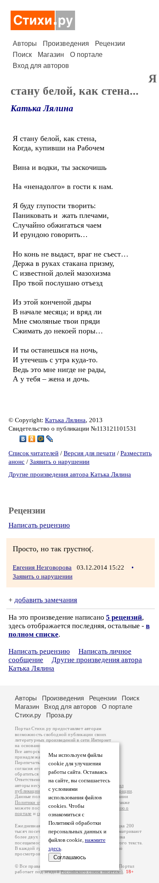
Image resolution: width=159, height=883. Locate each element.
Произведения (66, 43)
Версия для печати (89, 453)
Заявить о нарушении (59, 461)
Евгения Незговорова (42, 567)
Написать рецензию (39, 525)
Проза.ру (59, 715)
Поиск (22, 54)
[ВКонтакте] (23, 438)
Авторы (25, 43)
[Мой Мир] (40, 438)
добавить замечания (45, 600)
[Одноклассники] (32, 438)
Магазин (51, 54)
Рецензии (110, 43)
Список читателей (33, 453)
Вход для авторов (41, 65)
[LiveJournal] (49, 438)
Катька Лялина (42, 108)
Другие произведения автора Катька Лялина (69, 474)
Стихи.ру (28, 715)
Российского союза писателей (92, 871)
